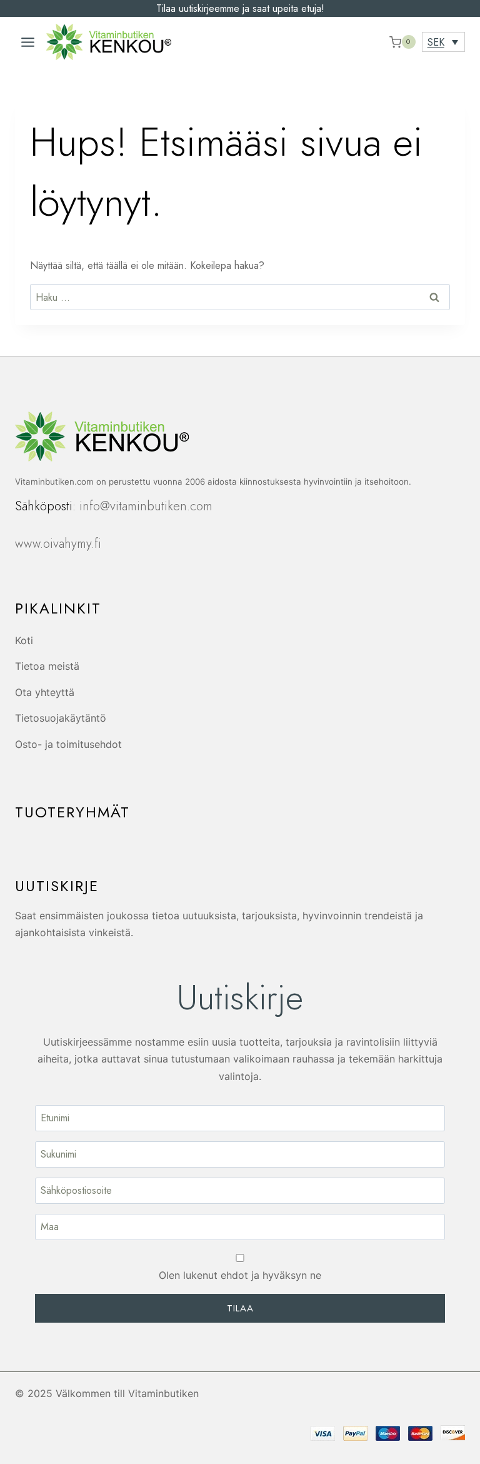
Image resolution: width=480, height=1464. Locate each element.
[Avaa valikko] (27, 42)
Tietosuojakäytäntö (60, 718)
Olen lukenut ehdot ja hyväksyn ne (240, 1275)
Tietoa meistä (47, 666)
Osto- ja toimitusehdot (68, 744)
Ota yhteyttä (44, 692)
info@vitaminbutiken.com (145, 506)
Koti (24, 640)
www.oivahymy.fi (58, 544)
